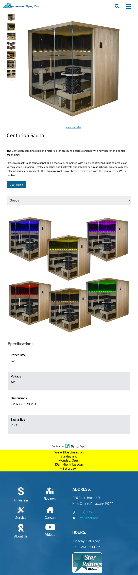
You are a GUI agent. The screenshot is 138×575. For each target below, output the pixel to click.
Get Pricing (16, 184)
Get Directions (87, 518)
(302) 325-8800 (89, 512)
